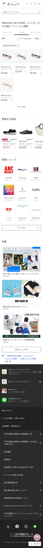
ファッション (29, 356)
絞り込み (37, 544)
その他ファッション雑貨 (28, 358)
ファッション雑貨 (11, 358)
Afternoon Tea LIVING (14, 356)
